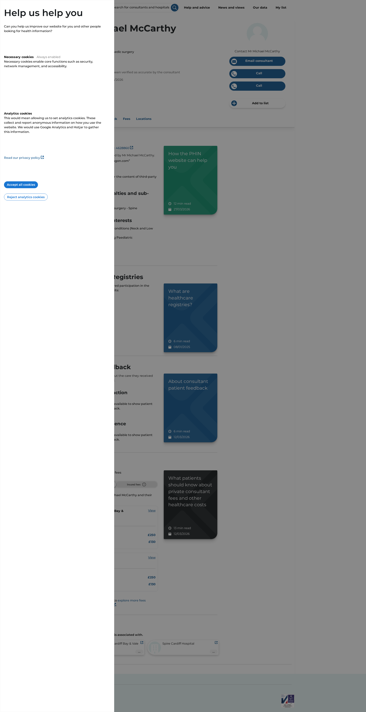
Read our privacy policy (22, 158)
